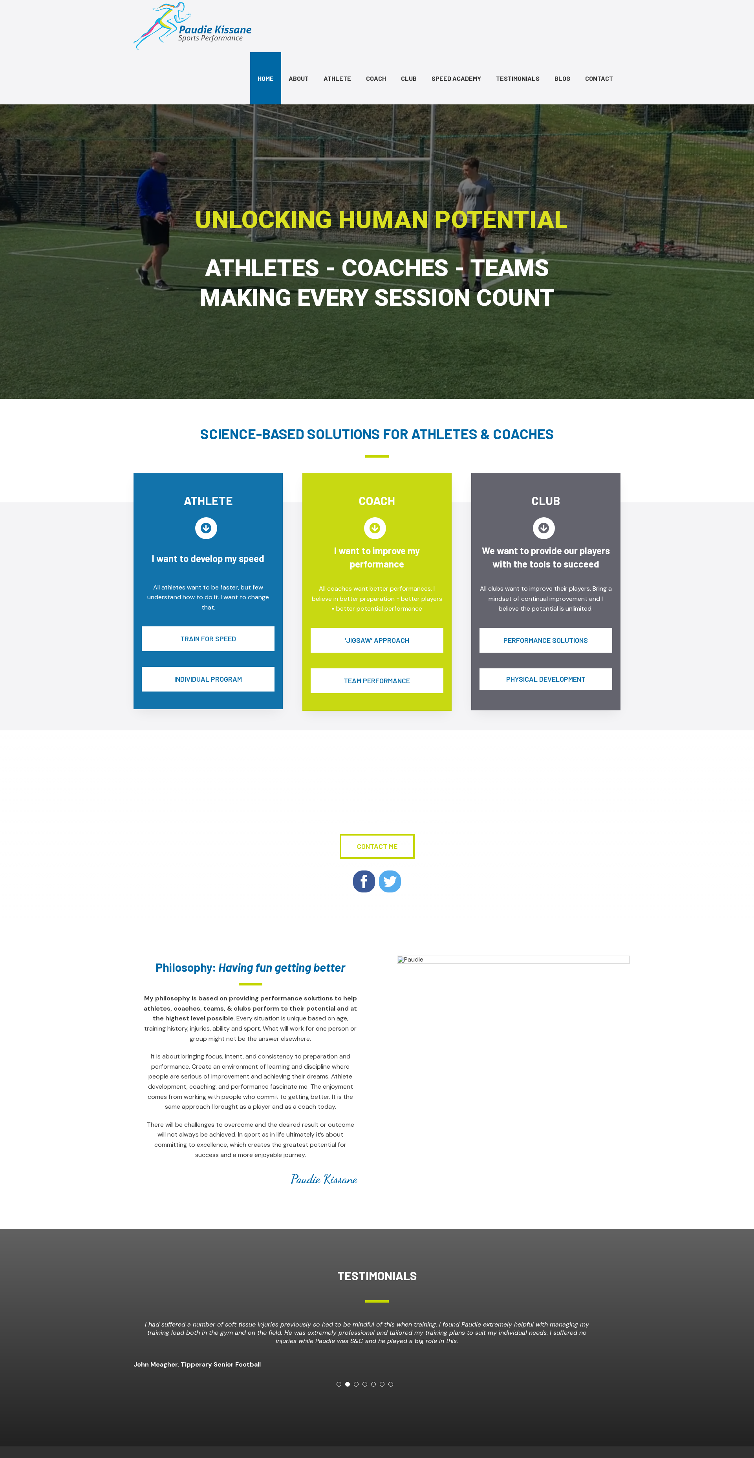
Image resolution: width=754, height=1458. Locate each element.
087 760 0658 (424, 817)
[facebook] (364, 881)
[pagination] (339, 1392)
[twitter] (390, 881)
